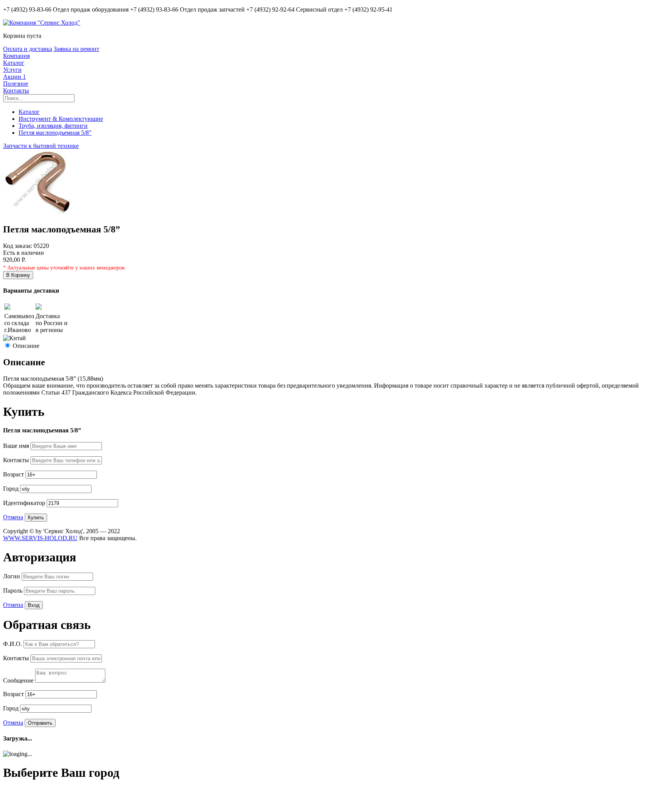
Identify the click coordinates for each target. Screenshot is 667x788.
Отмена (13, 517)
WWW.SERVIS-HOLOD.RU (40, 538)
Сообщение (19, 680)
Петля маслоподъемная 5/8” (55, 132)
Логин (12, 576)
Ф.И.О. (13, 644)
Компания (16, 56)
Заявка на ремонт (76, 49)
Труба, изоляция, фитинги (53, 125)
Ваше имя (16, 445)
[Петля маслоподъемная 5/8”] (38, 213)
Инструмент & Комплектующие (61, 118)
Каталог (13, 62)
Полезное (15, 83)
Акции (14, 76)
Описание (26, 345)
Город (11, 488)
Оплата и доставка (27, 49)
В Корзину (18, 275)
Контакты (16, 90)
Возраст (14, 474)
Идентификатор (25, 503)
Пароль (13, 590)
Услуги (12, 69)
